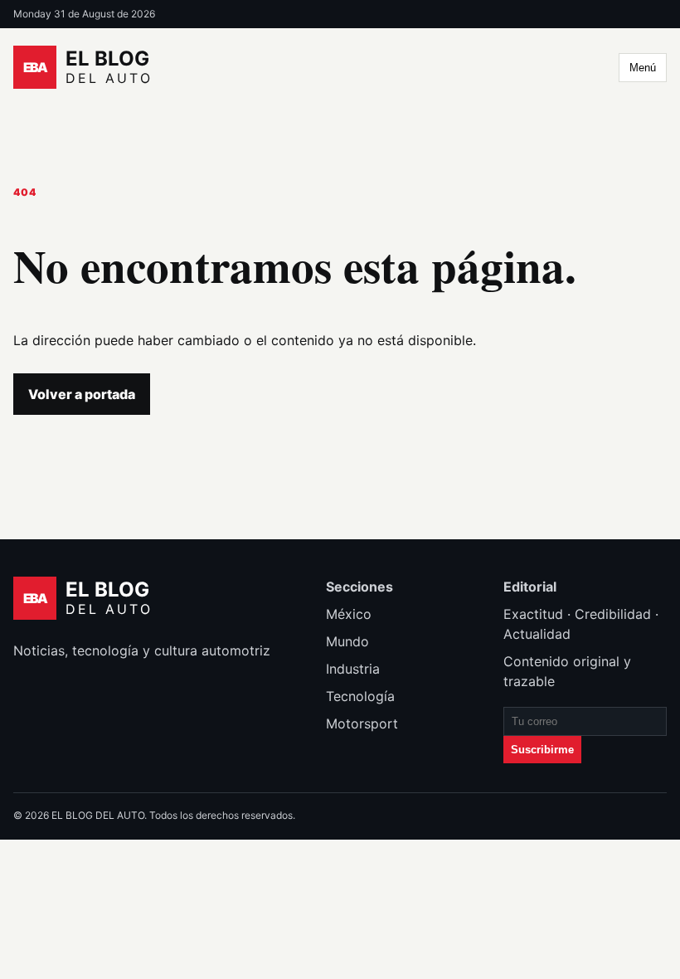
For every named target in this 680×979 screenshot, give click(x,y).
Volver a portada (81, 394)
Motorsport (362, 723)
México (349, 614)
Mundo (347, 641)
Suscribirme (542, 749)
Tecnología (360, 696)
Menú (642, 67)
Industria (353, 668)
